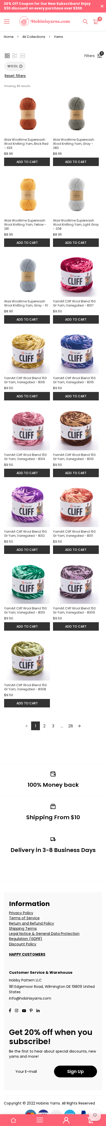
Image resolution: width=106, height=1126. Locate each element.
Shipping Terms (23, 928)
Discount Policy (22, 944)
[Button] (85, 21)
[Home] (13, 1120)
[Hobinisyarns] (44, 21)
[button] (7, 56)
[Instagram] (16, 1011)
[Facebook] (10, 1011)
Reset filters (15, 75)
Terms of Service (24, 918)
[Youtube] (38, 1011)
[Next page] (79, 725)
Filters (90, 54)
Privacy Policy (21, 912)
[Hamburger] (8, 21)
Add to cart (27, 162)
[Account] (66, 1120)
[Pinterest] (31, 1011)
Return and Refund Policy (31, 923)
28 (70, 726)
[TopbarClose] (102, 6)
